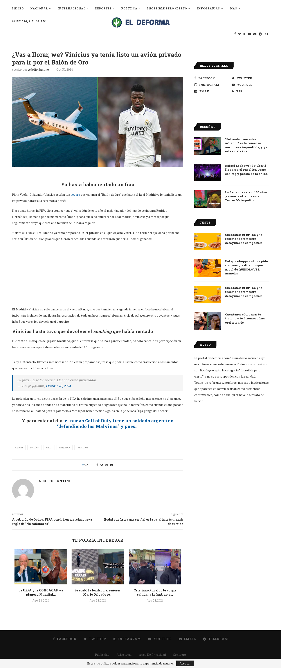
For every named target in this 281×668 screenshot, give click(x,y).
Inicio (18, 8)
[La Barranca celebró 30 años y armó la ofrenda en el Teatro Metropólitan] (207, 199)
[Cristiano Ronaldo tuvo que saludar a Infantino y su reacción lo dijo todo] (155, 566)
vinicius (82, 447)
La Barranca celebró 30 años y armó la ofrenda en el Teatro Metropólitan (246, 196)
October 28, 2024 (58, 385)
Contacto (179, 654)
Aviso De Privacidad (152, 654)
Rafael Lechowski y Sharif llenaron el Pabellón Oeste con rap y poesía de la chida (246, 170)
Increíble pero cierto (167, 8)
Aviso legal (124, 654)
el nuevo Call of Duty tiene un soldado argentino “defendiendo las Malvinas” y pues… (115, 423)
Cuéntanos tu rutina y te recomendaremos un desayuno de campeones (243, 239)
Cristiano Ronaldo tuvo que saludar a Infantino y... (155, 592)
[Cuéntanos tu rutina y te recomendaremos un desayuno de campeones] (207, 241)
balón (34, 447)
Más (233, 8)
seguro (75, 194)
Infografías (208, 8)
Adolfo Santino (38, 69)
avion (19, 447)
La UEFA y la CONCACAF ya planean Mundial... (40, 592)
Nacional (39, 8)
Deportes (103, 8)
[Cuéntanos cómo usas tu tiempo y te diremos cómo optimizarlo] (207, 321)
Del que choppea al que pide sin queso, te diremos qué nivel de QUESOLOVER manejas (246, 267)
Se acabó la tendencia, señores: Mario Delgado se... (97, 592)
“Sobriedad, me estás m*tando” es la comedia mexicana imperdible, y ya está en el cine (246, 145)
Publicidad (102, 654)
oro (49, 447)
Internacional (71, 8)
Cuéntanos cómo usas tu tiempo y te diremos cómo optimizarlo (245, 318)
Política (129, 8)
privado (64, 447)
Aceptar (185, 663)
